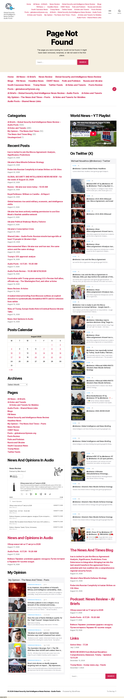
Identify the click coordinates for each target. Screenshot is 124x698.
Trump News (55, 9)
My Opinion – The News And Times (23, 131)
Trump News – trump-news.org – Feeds (88, 665)
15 (52, 353)
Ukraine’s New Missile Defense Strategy (26, 162)
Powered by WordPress (71, 691)
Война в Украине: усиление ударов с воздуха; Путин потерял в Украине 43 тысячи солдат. (38, 516)
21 (44, 357)
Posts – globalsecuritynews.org (36, 12)
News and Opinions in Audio (30, 538)
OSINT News (65, 7)
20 (36, 357)
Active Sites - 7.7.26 (79, 645)
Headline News (52, 7)
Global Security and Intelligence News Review (78, 4)
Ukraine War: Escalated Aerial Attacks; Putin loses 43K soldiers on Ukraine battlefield (35, 522)
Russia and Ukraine (94, 7)
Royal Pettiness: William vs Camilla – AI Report (28, 194)
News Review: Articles (18, 288)
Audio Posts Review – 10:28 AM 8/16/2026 (27, 271)
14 (44, 353)
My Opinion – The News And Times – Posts (60, 15)
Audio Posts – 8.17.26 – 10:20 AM (22, 264)
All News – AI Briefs (40, 4)
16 (60, 353)
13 (36, 353)
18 (19, 357)
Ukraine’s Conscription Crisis (21, 229)
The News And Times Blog (20, 134)
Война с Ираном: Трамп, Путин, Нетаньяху (23, 527)
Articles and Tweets (81, 9)
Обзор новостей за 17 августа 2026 (20, 505)
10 (11, 353)
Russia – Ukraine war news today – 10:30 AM (28, 187)
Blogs (99, 4)
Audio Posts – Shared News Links (89, 18)
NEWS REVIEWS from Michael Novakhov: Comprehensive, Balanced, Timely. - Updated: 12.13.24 (90, 655)
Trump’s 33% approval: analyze (21, 256)
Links (74, 638)
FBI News (39, 7)
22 (52, 357)
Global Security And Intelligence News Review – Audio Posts (37, 691)
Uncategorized (14, 137)
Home (29, 4)
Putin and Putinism (78, 7)
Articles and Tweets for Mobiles (89, 15)
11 (19, 353)
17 (11, 357)
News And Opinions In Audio (20, 319)
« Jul (10, 370)
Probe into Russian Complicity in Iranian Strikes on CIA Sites (35, 169)
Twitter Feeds (67, 9)
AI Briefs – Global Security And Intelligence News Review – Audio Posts (75, 12)
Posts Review (96, 9)
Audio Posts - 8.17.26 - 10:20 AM (22, 551)
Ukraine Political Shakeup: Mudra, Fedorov (27, 222)
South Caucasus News (39, 9)
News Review (55, 4)
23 (60, 357)
